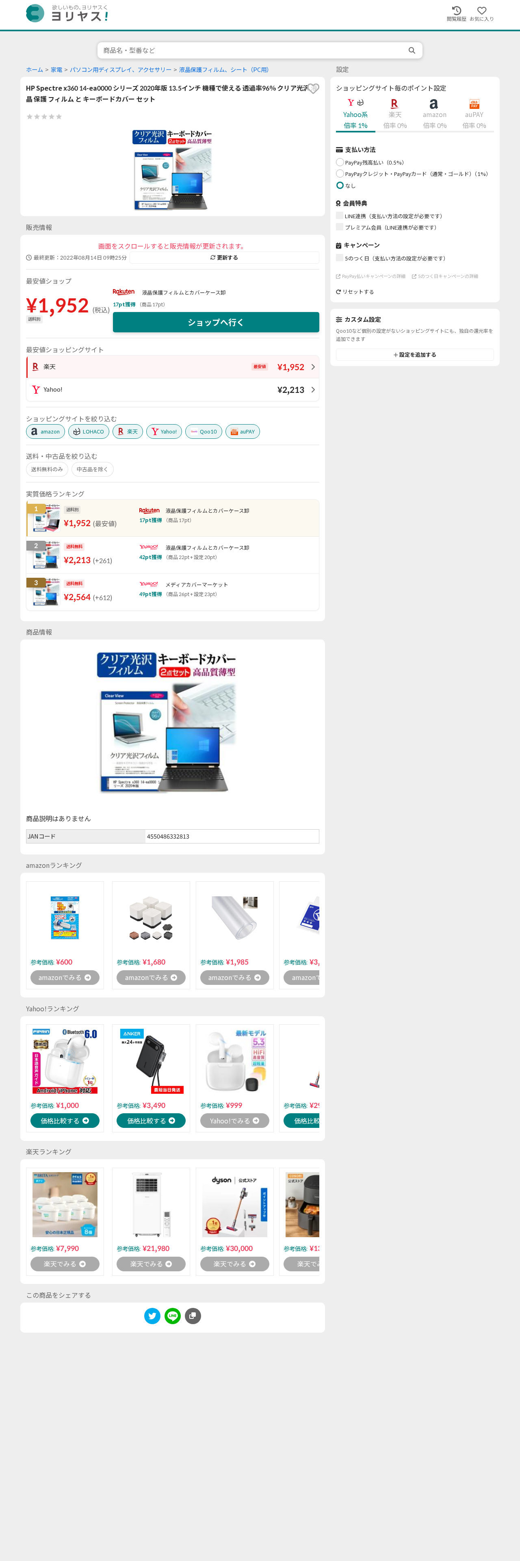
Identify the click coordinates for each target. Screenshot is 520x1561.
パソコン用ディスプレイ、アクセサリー (120, 69)
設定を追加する (417, 354)
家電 (56, 69)
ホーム (34, 69)
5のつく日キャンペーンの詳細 (448, 276)
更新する (227, 257)
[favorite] (313, 88)
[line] (172, 1317)
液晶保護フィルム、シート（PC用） (225, 69)
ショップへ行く (216, 322)
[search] (413, 50)
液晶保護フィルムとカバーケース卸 (184, 292)
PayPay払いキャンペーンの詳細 (373, 276)
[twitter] (152, 1317)
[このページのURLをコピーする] (193, 1316)
